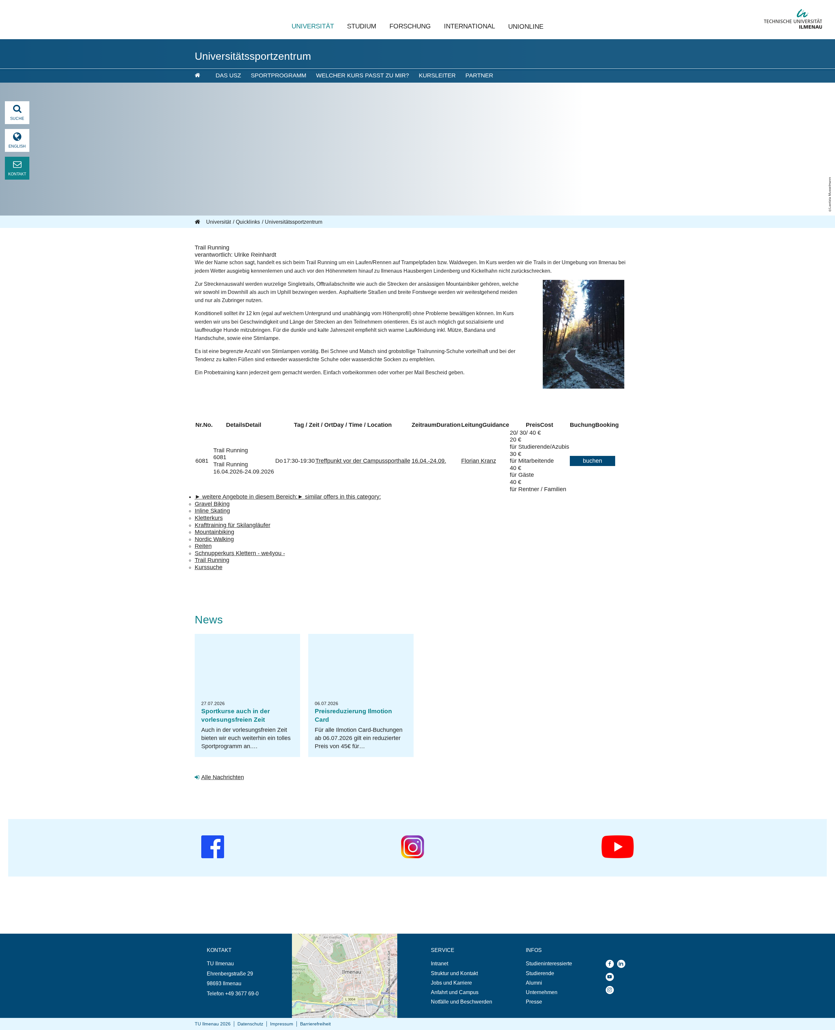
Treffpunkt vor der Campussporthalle (362, 461)
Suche (17, 118)
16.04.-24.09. (429, 461)
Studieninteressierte (549, 963)
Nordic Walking (214, 539)
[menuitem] (200, 76)
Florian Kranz (478, 461)
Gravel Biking (212, 504)
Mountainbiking (214, 532)
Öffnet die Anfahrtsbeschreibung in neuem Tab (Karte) (340, 940)
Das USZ (228, 75)
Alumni (534, 983)
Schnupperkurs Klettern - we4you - (240, 553)
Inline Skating (212, 510)
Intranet (439, 963)
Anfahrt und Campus (454, 992)
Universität (313, 26)
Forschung (410, 26)
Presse (534, 1002)
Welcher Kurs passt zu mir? (362, 75)
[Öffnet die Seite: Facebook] (611, 964)
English (17, 146)
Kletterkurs (209, 518)
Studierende (540, 973)
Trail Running (212, 560)
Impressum (281, 1023)
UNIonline (525, 26)
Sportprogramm (278, 75)
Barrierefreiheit (315, 1023)
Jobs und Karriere (451, 983)
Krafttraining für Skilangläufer (232, 525)
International (469, 26)
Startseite (198, 222)
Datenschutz (250, 1023)
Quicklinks (248, 222)
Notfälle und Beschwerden (461, 1002)
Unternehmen (541, 992)
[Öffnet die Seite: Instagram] (611, 990)
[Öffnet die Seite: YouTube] (611, 977)
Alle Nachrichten (222, 777)
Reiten (203, 546)
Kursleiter (437, 75)
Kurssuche (208, 567)
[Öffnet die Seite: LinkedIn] (623, 964)
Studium (361, 26)
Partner (479, 75)
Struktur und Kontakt (454, 973)
